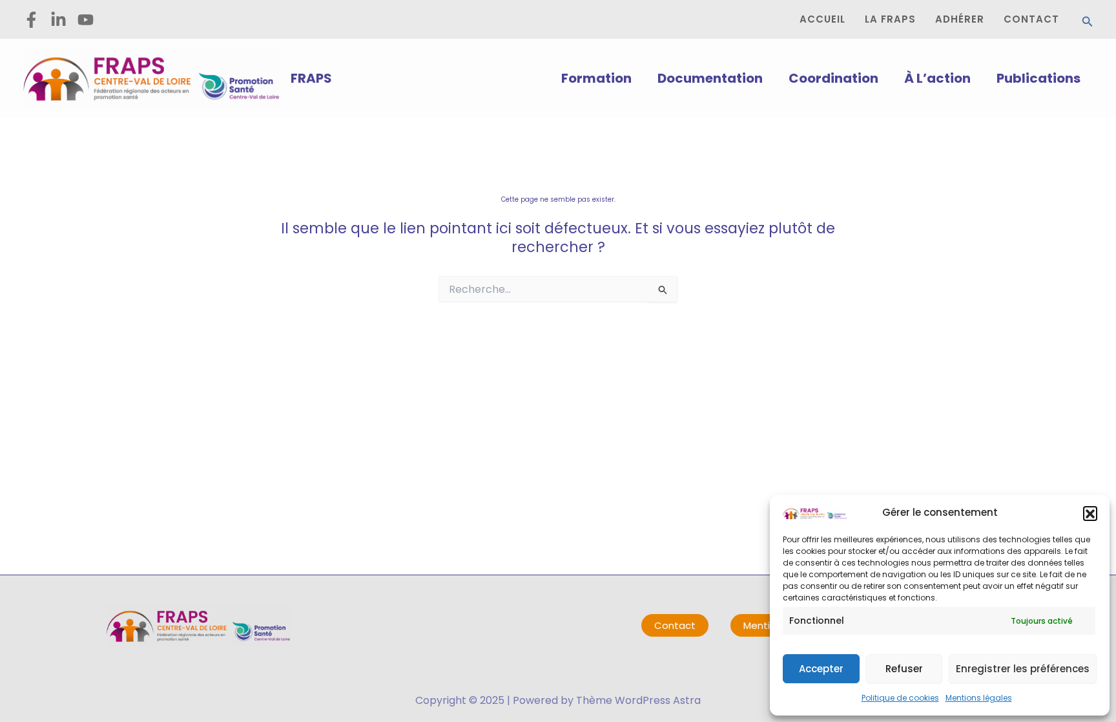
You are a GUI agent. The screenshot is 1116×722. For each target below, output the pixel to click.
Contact (675, 625)
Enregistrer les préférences (1023, 668)
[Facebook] (31, 19)
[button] (1090, 513)
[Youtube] (85, 19)
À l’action (937, 78)
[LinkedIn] (58, 19)
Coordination (833, 78)
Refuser (904, 668)
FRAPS (311, 78)
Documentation (710, 78)
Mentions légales (979, 697)
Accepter (821, 668)
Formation (596, 78)
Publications (1038, 78)
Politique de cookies (900, 697)
